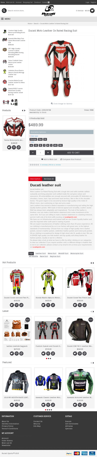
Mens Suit (52, 253)
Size (32, 142)
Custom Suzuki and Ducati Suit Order (49, 346)
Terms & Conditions (10, 429)
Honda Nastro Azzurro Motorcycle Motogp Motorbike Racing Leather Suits (49, 297)
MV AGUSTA (33, 256)
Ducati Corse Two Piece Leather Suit (80, 297)
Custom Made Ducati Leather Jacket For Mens (16, 81)
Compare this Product (71, 159)
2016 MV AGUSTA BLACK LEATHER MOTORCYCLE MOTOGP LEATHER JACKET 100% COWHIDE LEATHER (17, 397)
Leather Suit (41, 253)
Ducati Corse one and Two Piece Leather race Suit (17, 297)
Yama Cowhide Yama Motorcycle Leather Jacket (15, 62)
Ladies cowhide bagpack (17, 346)
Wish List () (7, 443)
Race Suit (44, 256)
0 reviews (44, 164)
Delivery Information (10, 424)
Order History (7, 441)
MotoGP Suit (63, 253)
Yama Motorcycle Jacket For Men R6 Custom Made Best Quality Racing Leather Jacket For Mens (14, 140)
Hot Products (9, 262)
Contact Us (37, 421)
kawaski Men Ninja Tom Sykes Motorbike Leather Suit (16, 41)
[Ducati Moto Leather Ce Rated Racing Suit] (61, 68)
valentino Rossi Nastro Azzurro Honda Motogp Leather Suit (16, 72)
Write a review (55, 164)
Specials (68, 429)
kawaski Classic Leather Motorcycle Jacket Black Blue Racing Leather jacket (49, 397)
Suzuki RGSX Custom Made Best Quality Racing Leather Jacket (15, 91)
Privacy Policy (7, 426)
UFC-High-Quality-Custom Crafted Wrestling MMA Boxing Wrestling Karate (15, 52)
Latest (5, 311)
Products (6, 110)
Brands (68, 421)
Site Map (37, 426)
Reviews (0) (49, 178)
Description (35, 178)
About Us (5, 421)
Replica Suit (55, 256)
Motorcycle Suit (77, 253)
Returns (36, 424)
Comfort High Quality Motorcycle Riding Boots (16, 31)
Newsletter (6, 445)
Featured (7, 362)
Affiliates (69, 426)
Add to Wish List (50, 159)
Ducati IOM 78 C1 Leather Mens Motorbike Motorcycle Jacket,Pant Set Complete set (80, 346)
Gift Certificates (71, 424)
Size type (34, 136)
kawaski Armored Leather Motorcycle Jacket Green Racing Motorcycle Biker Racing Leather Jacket (80, 397)
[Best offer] (5, 102)
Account (5, 438)
